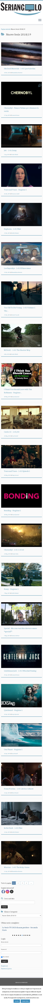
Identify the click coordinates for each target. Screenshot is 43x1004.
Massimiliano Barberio (17, 72)
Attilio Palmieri (15, 233)
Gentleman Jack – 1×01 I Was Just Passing (20, 670)
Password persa (6, 968)
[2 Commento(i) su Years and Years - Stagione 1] (40, 169)
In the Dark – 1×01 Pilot (13, 827)
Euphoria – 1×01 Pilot (12, 228)
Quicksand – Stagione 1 (13, 710)
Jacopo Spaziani (15, 396)
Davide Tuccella (15, 315)
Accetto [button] (17, 1001)
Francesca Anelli (15, 193)
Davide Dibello (14, 154)
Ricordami (5, 956)
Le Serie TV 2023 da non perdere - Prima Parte (19, 928)
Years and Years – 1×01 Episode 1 (17, 471)
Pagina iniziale (6, 29)
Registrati (4, 966)
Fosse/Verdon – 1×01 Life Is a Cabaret (18, 788)
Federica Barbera (15, 635)
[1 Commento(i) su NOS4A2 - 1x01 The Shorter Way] (40, 329)
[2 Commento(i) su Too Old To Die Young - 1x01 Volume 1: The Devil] (40, 287)
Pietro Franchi (15, 793)
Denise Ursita (15, 554)
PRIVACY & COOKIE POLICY (21, 982)
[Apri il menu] (39, 20)
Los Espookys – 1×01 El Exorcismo (17, 268)
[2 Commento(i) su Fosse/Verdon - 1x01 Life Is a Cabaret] (40, 768)
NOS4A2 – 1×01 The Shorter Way (17, 350)
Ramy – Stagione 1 (11, 589)
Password (3, 949)
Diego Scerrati (15, 475)
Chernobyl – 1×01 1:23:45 (14, 549)
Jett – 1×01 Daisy (10, 150)
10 (29, 935)
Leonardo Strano (15, 115)
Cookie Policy (25, 1001)
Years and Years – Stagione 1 (15, 189)
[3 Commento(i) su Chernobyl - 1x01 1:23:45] (40, 529)
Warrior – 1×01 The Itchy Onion (16, 867)
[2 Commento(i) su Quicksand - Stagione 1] (40, 689)
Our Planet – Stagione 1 (13, 749)
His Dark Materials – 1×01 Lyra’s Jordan (19, 68)
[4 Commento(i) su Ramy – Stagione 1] (40, 568)
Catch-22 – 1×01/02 (11, 431)
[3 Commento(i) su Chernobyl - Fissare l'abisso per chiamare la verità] (40, 87)
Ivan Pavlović (15, 436)
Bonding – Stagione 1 (12, 510)
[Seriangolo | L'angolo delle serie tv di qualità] (21, 9)
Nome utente (4, 942)
